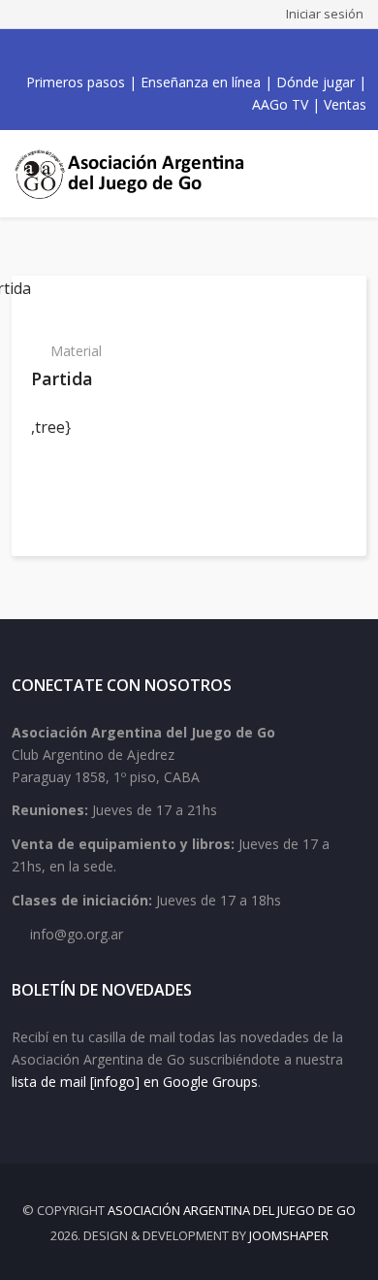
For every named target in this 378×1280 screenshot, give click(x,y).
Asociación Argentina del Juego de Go (232, 1210)
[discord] (237, 51)
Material (76, 351)
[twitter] (152, 51)
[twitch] (216, 51)
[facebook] (131, 51)
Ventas (345, 104)
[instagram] (195, 51)
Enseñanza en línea (201, 82)
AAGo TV (280, 104)
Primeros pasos (75, 82)
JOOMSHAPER (289, 1235)
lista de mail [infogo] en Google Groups (135, 1081)
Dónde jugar (315, 82)
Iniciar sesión (324, 13)
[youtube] (173, 51)
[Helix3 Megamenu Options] (349, 173)
